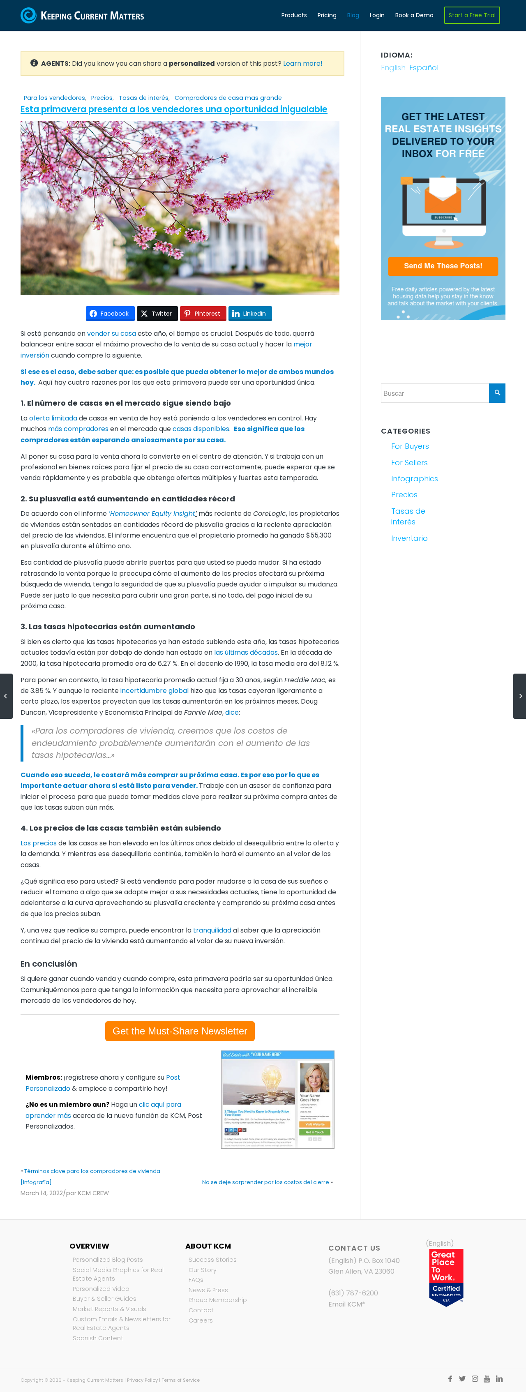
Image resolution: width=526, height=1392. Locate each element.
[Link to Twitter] (462, 1379)
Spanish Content (98, 1338)
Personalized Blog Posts (108, 1260)
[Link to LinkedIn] (499, 1379)
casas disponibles (201, 429)
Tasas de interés (143, 98)
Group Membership (218, 1300)
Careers (201, 1320)
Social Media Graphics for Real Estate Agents (118, 1274)
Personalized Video (101, 1289)
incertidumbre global (154, 690)
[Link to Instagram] (474, 1379)
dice (231, 712)
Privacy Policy (142, 1380)
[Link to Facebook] (450, 1379)
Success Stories (213, 1260)
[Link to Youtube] (487, 1379)
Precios (102, 98)
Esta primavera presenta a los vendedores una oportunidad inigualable (174, 109)
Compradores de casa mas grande (228, 98)
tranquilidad (212, 930)
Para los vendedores (54, 98)
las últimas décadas (246, 652)
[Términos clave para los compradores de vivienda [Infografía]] (6, 696)
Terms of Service (180, 1380)
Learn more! (303, 63)
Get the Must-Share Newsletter (180, 1030)
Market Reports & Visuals (109, 1309)
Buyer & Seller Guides (104, 1299)
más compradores (78, 429)
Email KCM (345, 1304)
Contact (201, 1310)
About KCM (208, 1246)
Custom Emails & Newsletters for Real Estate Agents (122, 1323)
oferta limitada (53, 418)
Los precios (39, 843)
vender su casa (111, 333)
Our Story (203, 1270)
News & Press (208, 1290)
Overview (89, 1246)
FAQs (196, 1280)
